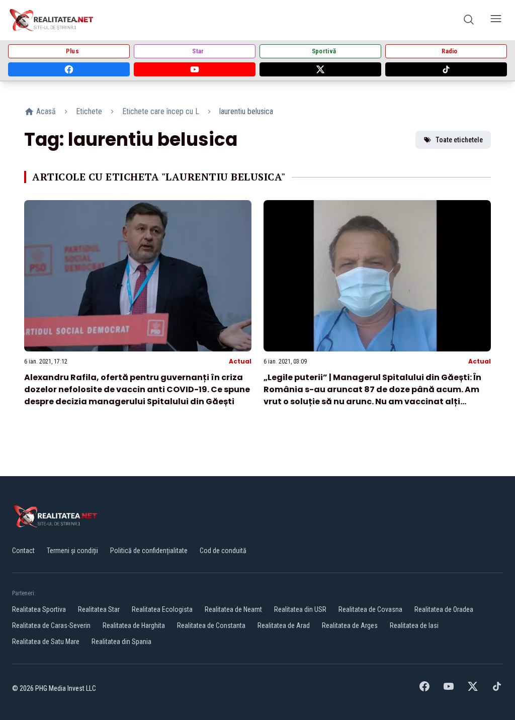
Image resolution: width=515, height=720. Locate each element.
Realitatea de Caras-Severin (51, 625)
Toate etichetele (459, 140)
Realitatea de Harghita (134, 625)
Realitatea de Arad (284, 625)
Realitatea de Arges (350, 625)
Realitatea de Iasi (414, 625)
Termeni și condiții (72, 551)
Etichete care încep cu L (160, 111)
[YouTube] (194, 69)
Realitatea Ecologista (162, 609)
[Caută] (469, 20)
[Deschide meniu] (496, 20)
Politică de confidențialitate (149, 551)
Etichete (89, 111)
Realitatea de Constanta (211, 625)
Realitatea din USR (300, 609)
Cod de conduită (223, 551)
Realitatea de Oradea (443, 609)
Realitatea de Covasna (370, 609)
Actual (240, 361)
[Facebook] (69, 69)
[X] (320, 69)
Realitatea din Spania (121, 642)
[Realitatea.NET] (52, 20)
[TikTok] (446, 69)
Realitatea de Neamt (233, 609)
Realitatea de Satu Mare (45, 642)
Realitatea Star (99, 609)
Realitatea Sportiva (39, 609)
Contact (23, 551)
